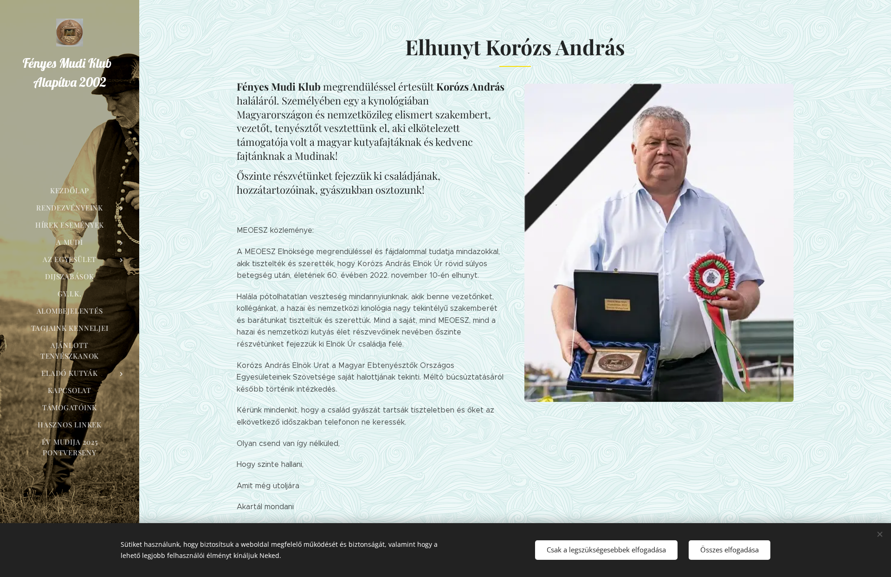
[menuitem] (69, 190)
